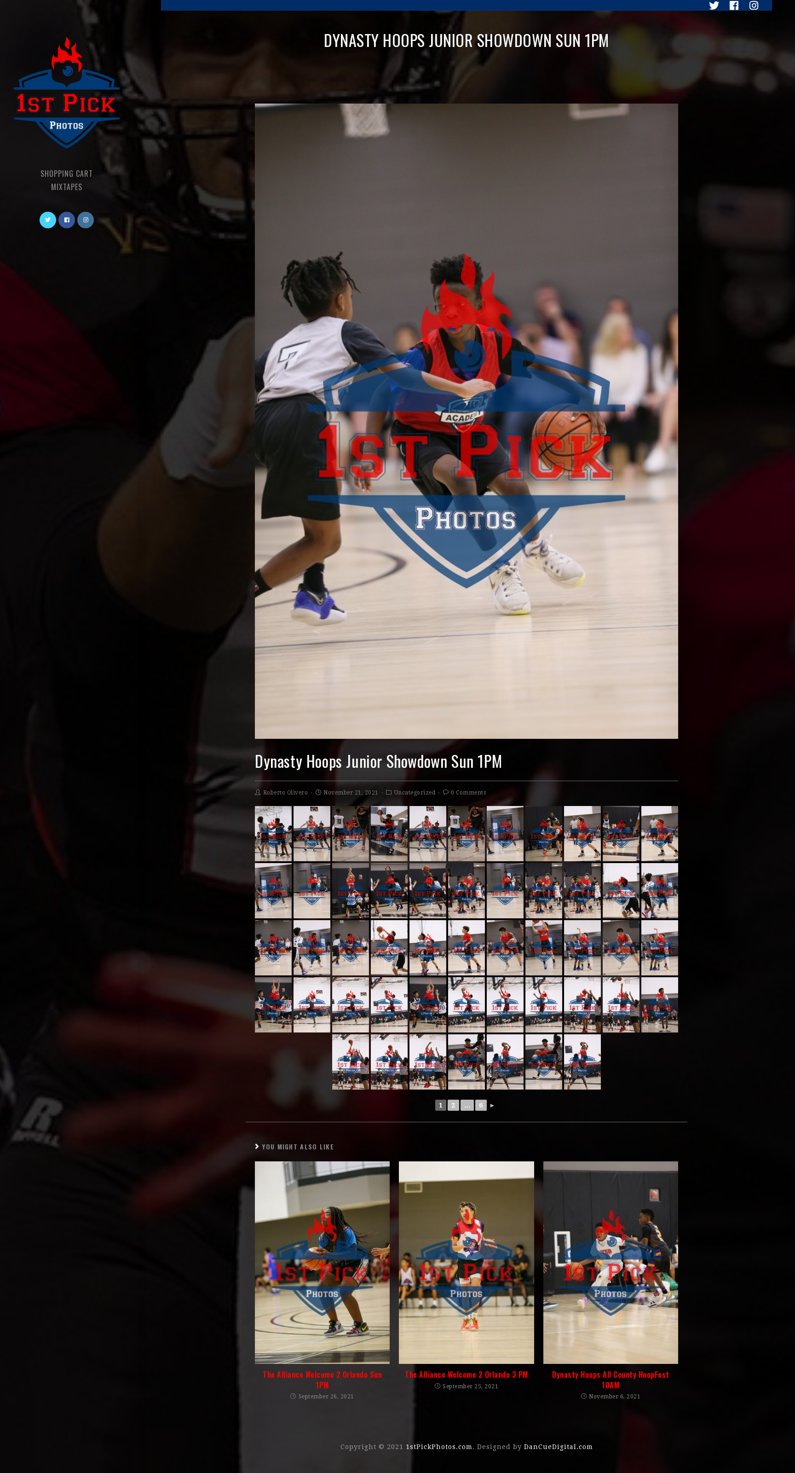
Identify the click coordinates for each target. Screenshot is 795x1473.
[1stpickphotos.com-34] (273, 1004)
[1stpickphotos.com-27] (427, 947)
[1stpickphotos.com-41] (543, 1004)
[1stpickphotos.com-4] (466, 833)
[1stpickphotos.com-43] (582, 1004)
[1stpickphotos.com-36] (312, 1004)
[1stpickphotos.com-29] (505, 947)
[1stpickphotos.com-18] (466, 890)
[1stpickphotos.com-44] (389, 1062)
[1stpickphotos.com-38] (389, 1004)
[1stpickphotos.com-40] (505, 1004)
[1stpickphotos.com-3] (350, 833)
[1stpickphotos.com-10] (659, 833)
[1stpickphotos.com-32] (582, 947)
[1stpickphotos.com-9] (582, 833)
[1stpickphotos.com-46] (621, 1004)
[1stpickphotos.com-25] (621, 890)
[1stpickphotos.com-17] (389, 890)
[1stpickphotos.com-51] (505, 1062)
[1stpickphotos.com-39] (466, 1004)
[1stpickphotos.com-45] (350, 1062)
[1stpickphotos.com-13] (312, 890)
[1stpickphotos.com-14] (505, 890)
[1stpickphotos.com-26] (389, 947)
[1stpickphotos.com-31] (543, 947)
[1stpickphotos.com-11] (543, 833)
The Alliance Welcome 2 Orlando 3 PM (466, 1374)
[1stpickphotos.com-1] (427, 833)
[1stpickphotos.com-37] (350, 1004)
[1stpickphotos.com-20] (582, 890)
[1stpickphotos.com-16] (427, 890)
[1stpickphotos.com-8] (273, 890)
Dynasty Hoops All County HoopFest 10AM (610, 1379)
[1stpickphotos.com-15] (350, 890)
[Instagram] (750, 5)
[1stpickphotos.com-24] (659, 890)
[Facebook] (732, 5)
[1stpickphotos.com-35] (427, 1004)
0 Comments (468, 792)
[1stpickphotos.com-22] (350, 947)
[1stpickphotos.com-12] (621, 833)
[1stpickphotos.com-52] (582, 1062)
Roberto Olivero (285, 792)
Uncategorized (415, 792)
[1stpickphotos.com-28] (466, 947)
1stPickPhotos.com (439, 1446)
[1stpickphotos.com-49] (543, 1062)
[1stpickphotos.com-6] (273, 833)
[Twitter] (711, 5)
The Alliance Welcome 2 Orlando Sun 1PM (322, 1379)
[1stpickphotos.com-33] (659, 947)
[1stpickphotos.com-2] (312, 833)
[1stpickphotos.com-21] (273, 947)
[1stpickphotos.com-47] (427, 1062)
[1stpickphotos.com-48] (466, 1062)
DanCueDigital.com (558, 1446)
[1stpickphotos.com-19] (543, 890)
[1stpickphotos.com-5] (389, 833)
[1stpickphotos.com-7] (505, 833)
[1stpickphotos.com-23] (312, 947)
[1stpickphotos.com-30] (621, 947)
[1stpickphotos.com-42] (659, 1004)
